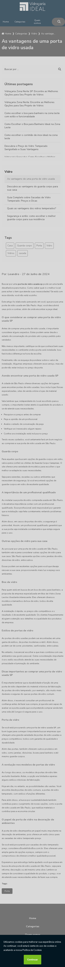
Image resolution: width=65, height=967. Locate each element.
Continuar (32, 959)
